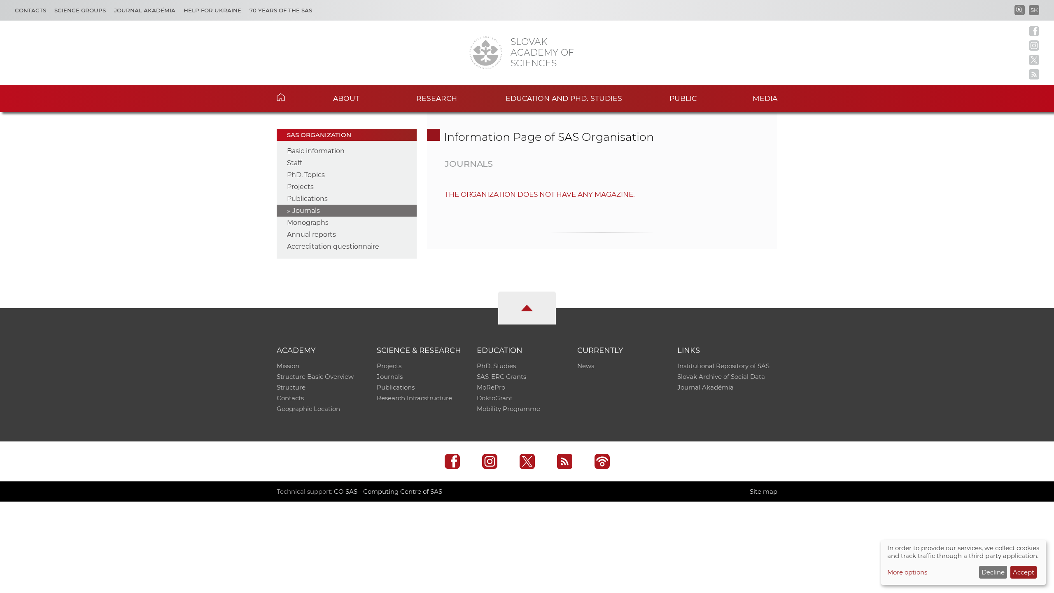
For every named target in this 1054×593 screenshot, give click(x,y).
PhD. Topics (306, 175)
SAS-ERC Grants (501, 377)
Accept (1023, 572)
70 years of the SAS (281, 10)
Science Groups (80, 10)
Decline (993, 572)
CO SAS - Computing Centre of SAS (388, 491)
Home (293, 97)
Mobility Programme (508, 409)
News (585, 366)
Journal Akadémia (144, 10)
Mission (288, 366)
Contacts (30, 10)
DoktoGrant (495, 398)
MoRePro (491, 387)
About (346, 98)
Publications (307, 199)
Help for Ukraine (212, 10)
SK (1034, 10)
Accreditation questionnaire (333, 246)
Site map (763, 491)
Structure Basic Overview (315, 377)
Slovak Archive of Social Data (721, 377)
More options (907, 572)
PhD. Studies (496, 366)
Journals (306, 211)
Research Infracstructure (414, 398)
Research (436, 98)
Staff (294, 163)
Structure (291, 387)
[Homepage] (485, 52)
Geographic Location (308, 409)
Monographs (308, 222)
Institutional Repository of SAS (723, 366)
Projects (300, 187)
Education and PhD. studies (564, 98)
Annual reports (311, 234)
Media (765, 98)
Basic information (316, 151)
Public (683, 98)
